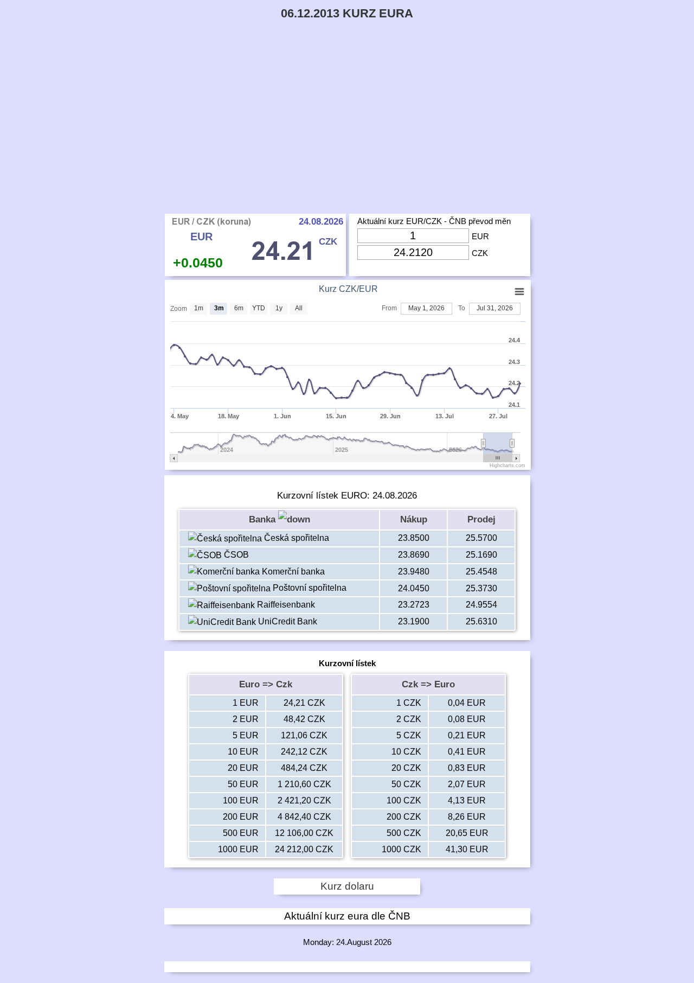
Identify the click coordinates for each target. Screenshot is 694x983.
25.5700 (481, 537)
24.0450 (413, 588)
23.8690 (413, 554)
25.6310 (481, 621)
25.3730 (481, 588)
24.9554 (481, 604)
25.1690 (481, 554)
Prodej (481, 519)
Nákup (413, 519)
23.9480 (413, 571)
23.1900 (413, 621)
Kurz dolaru (347, 886)
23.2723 (413, 604)
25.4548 (481, 571)
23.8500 (413, 537)
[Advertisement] (347, 132)
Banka (263, 519)
